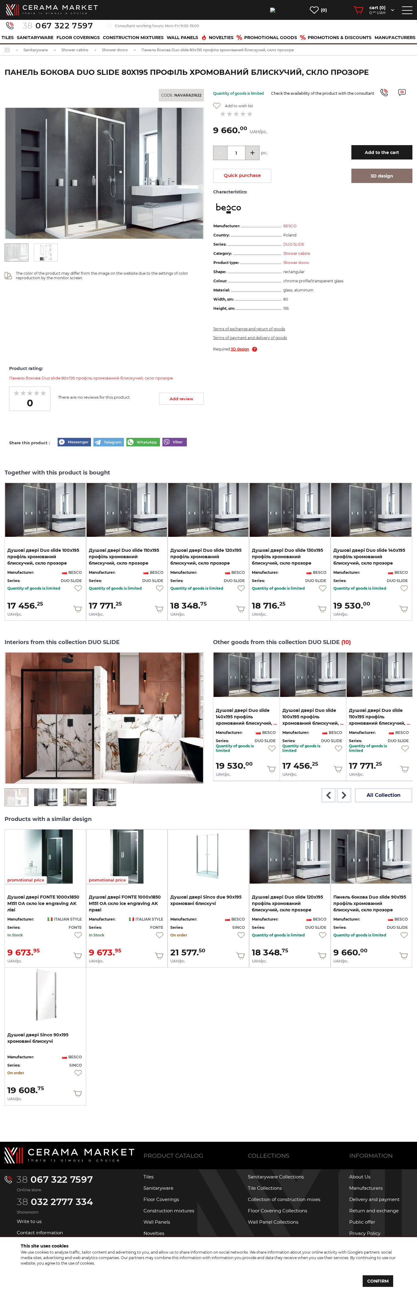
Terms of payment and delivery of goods (250, 337)
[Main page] (69, 1155)
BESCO (289, 226)
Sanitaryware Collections (276, 1177)
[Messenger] (74, 443)
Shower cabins (296, 253)
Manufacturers (395, 37)
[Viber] (174, 443)
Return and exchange (374, 1211)
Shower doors (296, 262)
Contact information (40, 1233)
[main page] (52, 10)
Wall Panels (182, 37)
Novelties (221, 37)
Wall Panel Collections (273, 1222)
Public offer (362, 1222)
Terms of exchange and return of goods (249, 329)
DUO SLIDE (293, 244)
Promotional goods (270, 37)
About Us (359, 1177)
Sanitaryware (35, 37)
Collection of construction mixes (284, 1199)
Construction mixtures (133, 37)
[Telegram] (108, 443)
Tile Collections (265, 1188)
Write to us (29, 1221)
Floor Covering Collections (277, 1211)
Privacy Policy (364, 1233)
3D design (240, 349)
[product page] (45, 510)
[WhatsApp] (143, 443)
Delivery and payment (374, 1199)
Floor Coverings (78, 37)
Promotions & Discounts (340, 37)
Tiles (8, 37)
